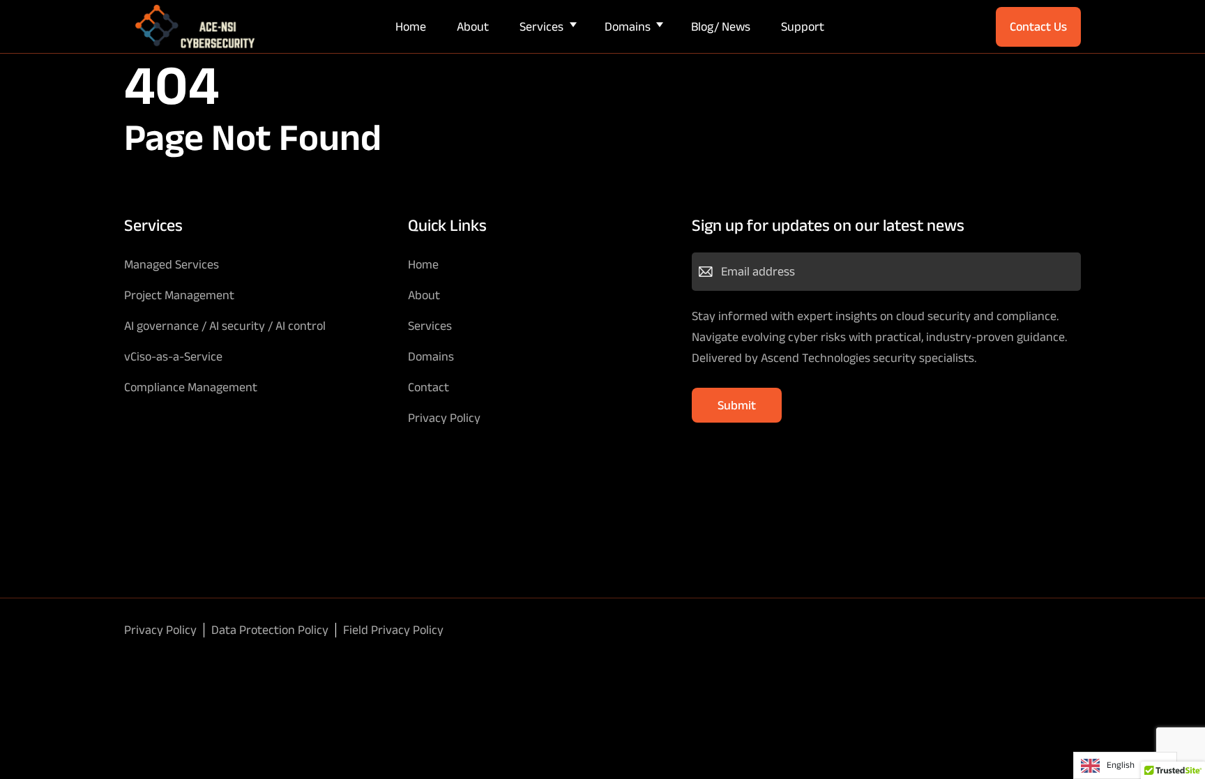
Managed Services (171, 264)
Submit (737, 405)
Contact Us (1038, 26)
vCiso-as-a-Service (173, 356)
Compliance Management (190, 387)
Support (802, 26)
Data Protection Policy (269, 630)
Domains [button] (628, 26)
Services (430, 326)
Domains (431, 356)
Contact (428, 387)
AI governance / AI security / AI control (225, 326)
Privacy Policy (444, 418)
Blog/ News (720, 26)
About (473, 26)
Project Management (179, 295)
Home (410, 26)
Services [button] (541, 26)
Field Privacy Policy (393, 630)
